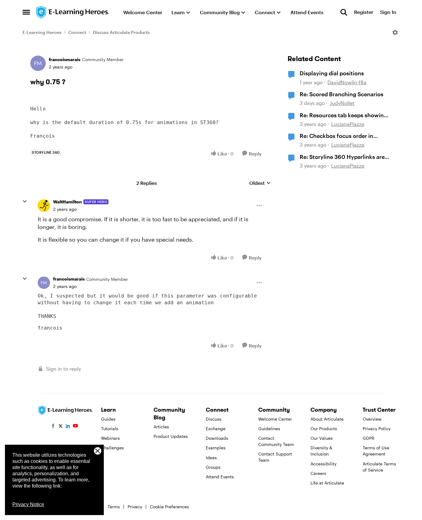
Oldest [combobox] (260, 183)
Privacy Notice (28, 504)
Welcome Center (275, 419)
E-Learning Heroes (42, 32)
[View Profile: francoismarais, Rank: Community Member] (38, 63)
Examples (216, 447)
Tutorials (109, 428)
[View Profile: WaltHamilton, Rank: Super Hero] (44, 205)
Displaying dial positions (332, 73)
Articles (161, 426)
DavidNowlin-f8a (346, 82)
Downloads (217, 438)
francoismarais (64, 59)
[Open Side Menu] (26, 12)
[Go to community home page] (73, 12)
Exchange (216, 428)
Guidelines (269, 428)
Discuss (214, 419)
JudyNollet (342, 103)
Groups (213, 467)
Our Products (323, 428)
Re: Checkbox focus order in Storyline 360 (336, 136)
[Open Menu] (395, 32)
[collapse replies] (24, 201)
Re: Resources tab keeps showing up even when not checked (343, 115)
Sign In (388, 12)
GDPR (368, 438)
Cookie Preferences (169, 506)
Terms (114, 506)
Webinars (110, 438)
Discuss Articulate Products (121, 32)
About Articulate (327, 419)
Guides (108, 419)
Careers (318, 473)
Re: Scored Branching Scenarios (341, 94)
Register (363, 12)
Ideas (211, 457)
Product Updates (171, 436)
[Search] (344, 12)
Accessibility (323, 463)
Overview (372, 419)
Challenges (112, 447)
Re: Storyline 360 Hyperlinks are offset (342, 157)
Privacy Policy (376, 428)
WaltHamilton (67, 201)
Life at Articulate (327, 482)
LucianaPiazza (347, 124)
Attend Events (220, 476)
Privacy (135, 506)
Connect (77, 32)
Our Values (321, 438)
